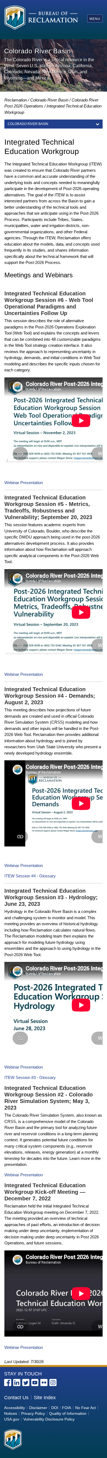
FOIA (66, 1407)
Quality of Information (67, 1413)
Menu (94, 19)
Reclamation (15, 100)
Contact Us (16, 1397)
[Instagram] (53, 1382)
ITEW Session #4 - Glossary (30, 876)
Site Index (45, 1397)
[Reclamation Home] (41, 18)
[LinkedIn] (16, 1382)
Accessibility (14, 1407)
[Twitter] (25, 1382)
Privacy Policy (33, 1413)
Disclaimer (38, 1407)
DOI (54, 1407)
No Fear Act (85, 1407)
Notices (10, 1413)
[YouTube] (34, 1382)
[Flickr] (43, 1382)
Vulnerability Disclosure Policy (49, 1419)
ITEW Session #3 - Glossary (30, 1077)
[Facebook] (7, 1382)
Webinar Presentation (23, 482)
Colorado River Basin (49, 100)
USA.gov (11, 1419)
